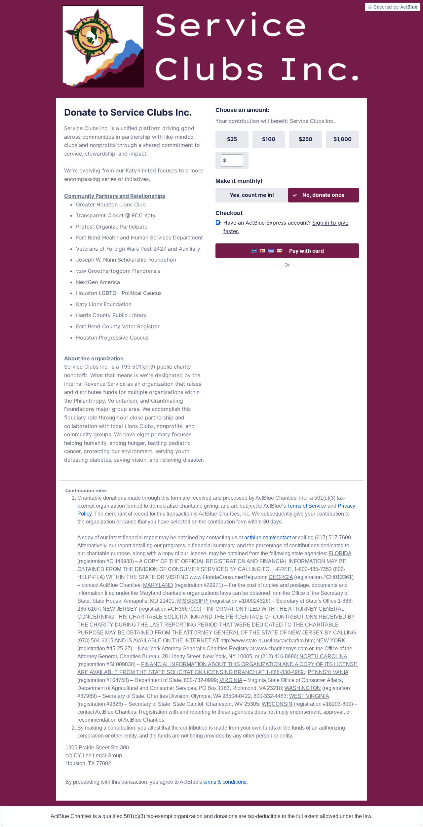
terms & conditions (225, 782)
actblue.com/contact (267, 537)
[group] (287, 150)
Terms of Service (306, 506)
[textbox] (234, 160)
